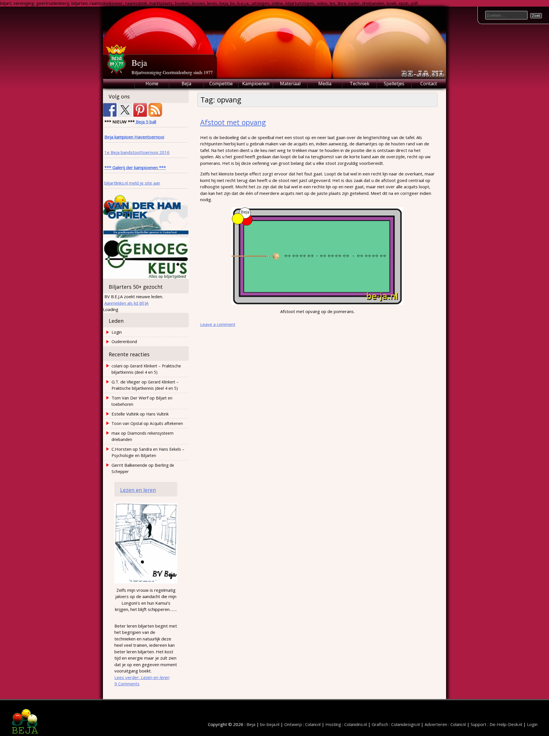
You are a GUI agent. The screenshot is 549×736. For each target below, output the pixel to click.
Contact (428, 83)
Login (117, 332)
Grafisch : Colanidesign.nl (396, 724)
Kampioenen (255, 83)
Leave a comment (217, 324)
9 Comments (127, 683)
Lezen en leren (138, 489)
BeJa (186, 83)
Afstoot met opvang (233, 122)
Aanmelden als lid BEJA (126, 303)
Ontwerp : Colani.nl (302, 724)
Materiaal (290, 83)
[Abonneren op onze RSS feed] (155, 110)
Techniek (359, 83)
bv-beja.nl (269, 724)
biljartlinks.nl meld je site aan (132, 183)
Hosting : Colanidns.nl (346, 724)
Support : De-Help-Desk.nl (496, 724)
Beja (139, 62)
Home (152, 83)
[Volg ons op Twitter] (125, 110)
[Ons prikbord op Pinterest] (140, 110)
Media (324, 83)
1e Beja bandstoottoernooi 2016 (137, 152)
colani (117, 366)
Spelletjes (394, 83)
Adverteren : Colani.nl (445, 724)
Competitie (221, 83)
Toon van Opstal (127, 423)
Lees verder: (141, 677)
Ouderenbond (124, 341)
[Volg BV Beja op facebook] (110, 110)
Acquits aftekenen (166, 423)
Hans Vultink (157, 414)
